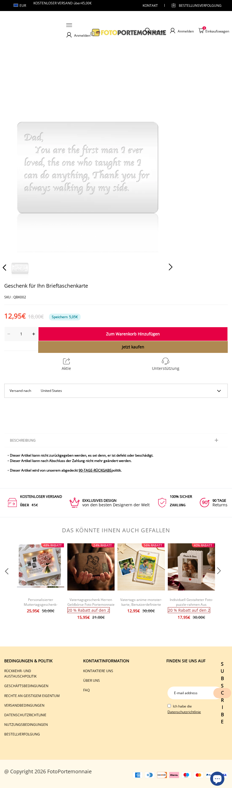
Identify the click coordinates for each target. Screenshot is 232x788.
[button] (16, 167)
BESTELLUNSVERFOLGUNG (195, 5)
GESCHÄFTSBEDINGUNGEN (26, 685)
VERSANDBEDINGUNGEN (24, 705)
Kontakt (150, 5)
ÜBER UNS (91, 680)
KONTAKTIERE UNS (98, 670)
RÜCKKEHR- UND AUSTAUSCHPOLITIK (20, 673)
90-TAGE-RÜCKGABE (95, 470)
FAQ (86, 690)
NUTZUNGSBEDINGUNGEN (26, 724)
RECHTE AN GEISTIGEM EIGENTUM (32, 695)
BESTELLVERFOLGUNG (22, 734)
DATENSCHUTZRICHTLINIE (25, 715)
